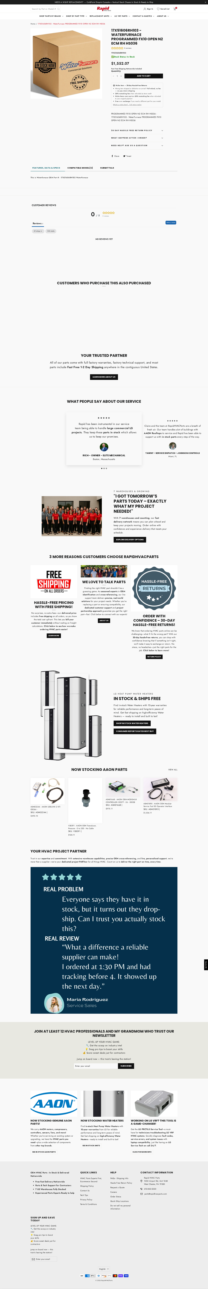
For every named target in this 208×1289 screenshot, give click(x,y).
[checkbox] (50, 231)
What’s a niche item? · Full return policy (127, 105)
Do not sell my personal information (120, 1207)
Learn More (53, 635)
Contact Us (85, 1190)
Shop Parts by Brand (50, 16)
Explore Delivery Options (130, 539)
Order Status (115, 1196)
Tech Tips (84, 1195)
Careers (113, 1192)
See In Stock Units (91, 1145)
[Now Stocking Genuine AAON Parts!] (54, 1104)
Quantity (116, 71)
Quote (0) (206, 964)
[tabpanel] (104, 247)
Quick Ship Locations (119, 1201)
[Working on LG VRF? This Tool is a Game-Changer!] (154, 1104)
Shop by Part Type (75, 16)
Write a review (170, 222)
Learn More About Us (104, 377)
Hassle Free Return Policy (121, 1183)
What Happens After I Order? (129, 138)
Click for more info (142, 1152)
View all (172, 769)
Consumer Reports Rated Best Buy (135, 731)
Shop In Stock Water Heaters (132, 723)
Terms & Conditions (88, 1204)
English (102, 1269)
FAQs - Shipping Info (119, 1178)
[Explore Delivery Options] (72, 516)
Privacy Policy (86, 1199)
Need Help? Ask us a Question (129, 145)
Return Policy (154, 657)
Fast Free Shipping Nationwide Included (126, 69)
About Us (162, 16)
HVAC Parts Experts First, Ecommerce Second (91, 1180)
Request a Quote (117, 1187)
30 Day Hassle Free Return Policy (131, 130)
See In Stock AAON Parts (44, 1152)
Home (33, 23)
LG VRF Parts (121, 16)
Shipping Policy (87, 1186)
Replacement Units (100, 16)
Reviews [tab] (38, 223)
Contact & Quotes (142, 16)
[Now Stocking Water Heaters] (104, 1104)
